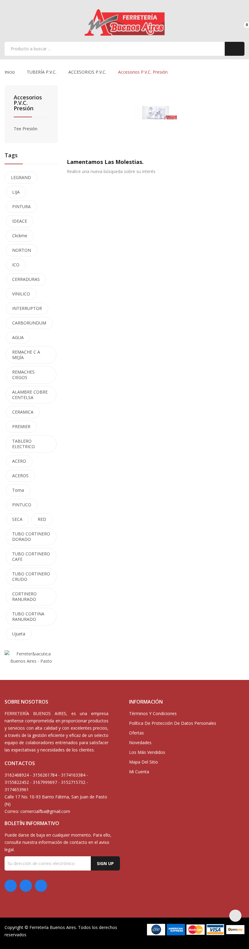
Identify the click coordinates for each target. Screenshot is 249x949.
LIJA (16, 192)
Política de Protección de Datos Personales (172, 723)
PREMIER (21, 426)
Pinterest (26, 886)
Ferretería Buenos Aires (52, 927)
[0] (241, 22)
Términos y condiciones (153, 713)
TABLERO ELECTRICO (23, 443)
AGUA (18, 337)
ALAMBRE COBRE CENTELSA (30, 394)
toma (18, 490)
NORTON (21, 250)
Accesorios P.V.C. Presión (28, 103)
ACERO (19, 461)
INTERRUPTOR (27, 308)
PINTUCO (21, 505)
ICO (15, 265)
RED (42, 519)
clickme (19, 235)
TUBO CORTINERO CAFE (31, 556)
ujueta (18, 634)
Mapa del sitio (143, 762)
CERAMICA (22, 412)
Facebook (11, 886)
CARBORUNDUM (29, 323)
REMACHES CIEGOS (23, 374)
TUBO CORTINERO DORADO (31, 536)
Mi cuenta (139, 771)
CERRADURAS (26, 279)
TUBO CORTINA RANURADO (28, 616)
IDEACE (19, 221)
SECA (17, 519)
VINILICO (21, 294)
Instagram (41, 886)
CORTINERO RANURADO (24, 596)
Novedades (140, 742)
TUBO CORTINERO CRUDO (31, 576)
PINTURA (21, 206)
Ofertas (136, 733)
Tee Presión (25, 129)
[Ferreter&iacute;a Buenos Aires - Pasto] (31, 657)
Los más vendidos (147, 752)
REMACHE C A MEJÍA (26, 354)
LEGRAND (21, 177)
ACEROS (20, 475)
